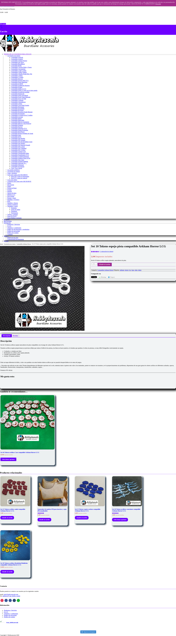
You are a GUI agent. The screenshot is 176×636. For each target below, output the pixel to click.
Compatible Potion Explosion (19, 130)
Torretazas (14, 211)
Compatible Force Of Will (18, 99)
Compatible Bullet (16, 65)
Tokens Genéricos (12, 204)
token (139, 270)
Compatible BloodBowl (18, 64)
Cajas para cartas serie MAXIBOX (17, 175)
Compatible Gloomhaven (18, 102)
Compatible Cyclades (17, 77)
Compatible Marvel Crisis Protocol (21, 123)
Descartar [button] (158, 4)
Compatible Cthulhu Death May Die (21, 74)
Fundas (9, 189)
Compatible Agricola (17, 57)
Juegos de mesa (11, 193)
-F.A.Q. (6, 612)
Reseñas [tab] (15, 336)
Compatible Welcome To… (19, 163)
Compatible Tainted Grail (18, 151)
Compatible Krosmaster (18, 113)
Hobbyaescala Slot (12, 237)
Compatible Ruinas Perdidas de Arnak (22, 133)
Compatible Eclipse (16, 87)
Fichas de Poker (12, 188)
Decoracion (10, 185)
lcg (130, 270)
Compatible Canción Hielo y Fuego (21, 67)
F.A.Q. (9, 226)
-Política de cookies (9, 617)
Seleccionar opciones (8, 459)
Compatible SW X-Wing (18, 150)
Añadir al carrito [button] (7, 517)
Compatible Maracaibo (17, 120)
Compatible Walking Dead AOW (20, 158)
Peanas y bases (11, 198)
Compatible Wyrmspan (17, 166)
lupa (133, 270)
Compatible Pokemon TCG (19, 128)
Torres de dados (15, 209)
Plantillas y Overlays (13, 199)
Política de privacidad (13, 231)
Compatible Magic (16, 118)
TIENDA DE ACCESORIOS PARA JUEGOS (17, 54)
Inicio (1, 244)
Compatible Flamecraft (17, 94)
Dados (9, 183)
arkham (122, 270)
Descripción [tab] (6, 336)
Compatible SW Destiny (18, 143)
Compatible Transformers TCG (20, 155)
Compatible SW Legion (18, 146)
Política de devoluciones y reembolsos (18, 229)
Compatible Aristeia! (17, 59)
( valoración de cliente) (106, 251)
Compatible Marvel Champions (20, 122)
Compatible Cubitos (17, 75)
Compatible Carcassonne (18, 69)
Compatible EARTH (17, 84)
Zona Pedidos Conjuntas (14, 218)
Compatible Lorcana (17, 117)
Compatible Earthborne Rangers (20, 85)
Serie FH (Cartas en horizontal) (20, 176)
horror (126, 270)
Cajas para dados (12, 180)
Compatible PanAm (16, 127)
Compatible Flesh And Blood (19, 95)
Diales (9, 186)
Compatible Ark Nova (17, 62)
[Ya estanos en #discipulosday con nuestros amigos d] (88, 628)
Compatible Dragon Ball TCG (20, 80)
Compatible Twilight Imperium (20, 156)
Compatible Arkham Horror (19, 60)
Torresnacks (14, 213)
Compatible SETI (16, 137)
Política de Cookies (13, 233)
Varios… (6, 236)
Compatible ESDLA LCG (18, 89)
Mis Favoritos (8, 221)
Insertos (9, 191)
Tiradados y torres (12, 206)
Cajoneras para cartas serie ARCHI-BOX (19, 181)
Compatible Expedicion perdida (20, 92)
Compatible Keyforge (17, 110)
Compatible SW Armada (18, 140)
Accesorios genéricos (13, 170)
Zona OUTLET (12, 216)
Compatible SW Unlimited (18, 148)
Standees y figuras (12, 203)
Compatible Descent (17, 79)
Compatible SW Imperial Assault (20, 145)
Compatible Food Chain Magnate (20, 97)
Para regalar (10, 196)
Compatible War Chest (17, 160)
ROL (8, 201)
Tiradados (14, 208)
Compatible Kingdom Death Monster (22, 112)
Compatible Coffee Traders (19, 72)
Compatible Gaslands (17, 100)
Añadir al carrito (104, 264)
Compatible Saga (16, 135)
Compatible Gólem (16, 103)
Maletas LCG (11, 194)
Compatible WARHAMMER (19, 161)
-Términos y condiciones (11, 613)
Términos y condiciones (14, 228)
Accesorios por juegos (13, 56)
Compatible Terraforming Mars (20, 153)
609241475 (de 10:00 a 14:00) (11, 596)
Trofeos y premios (12, 214)
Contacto (10, 234)
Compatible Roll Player (18, 132)
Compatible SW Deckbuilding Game (21, 142)
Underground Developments (15, 239)
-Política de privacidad (10, 615)
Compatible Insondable (17, 108)
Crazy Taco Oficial (16, 168)
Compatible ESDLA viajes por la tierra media (24, 90)
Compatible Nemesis (17, 125)
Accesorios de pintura (13, 171)
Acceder (6, 241)
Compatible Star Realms (18, 138)
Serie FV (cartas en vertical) (19, 178)
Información (7, 223)
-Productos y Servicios (10, 610)
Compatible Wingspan (17, 165)
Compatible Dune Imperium (19, 82)
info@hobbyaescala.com (11, 594)
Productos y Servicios (13, 224)
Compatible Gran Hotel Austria (20, 105)
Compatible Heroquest (17, 107)
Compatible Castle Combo (18, 70)
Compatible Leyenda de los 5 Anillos (21, 115)
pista (136, 270)
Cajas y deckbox (12, 173)
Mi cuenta (3, 24)
